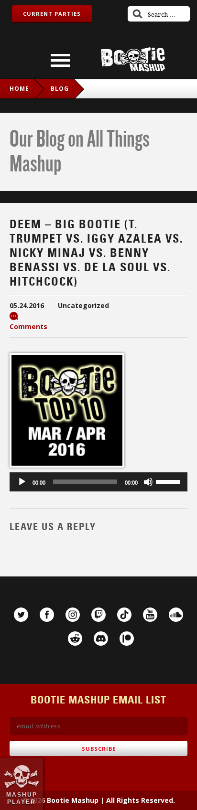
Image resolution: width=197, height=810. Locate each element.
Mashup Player (21, 798)
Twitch (98, 615)
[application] (98, 481)
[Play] (22, 482)
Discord (101, 638)
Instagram (73, 615)
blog (60, 89)
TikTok (124, 615)
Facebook (47, 615)
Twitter (21, 615)
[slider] (169, 481)
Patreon (127, 638)
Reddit (75, 638)
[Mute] (148, 482)
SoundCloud (176, 615)
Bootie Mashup (132, 59)
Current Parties (52, 13)
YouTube (150, 615)
